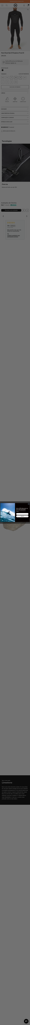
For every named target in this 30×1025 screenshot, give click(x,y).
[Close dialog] (28, 504)
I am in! (22, 516)
